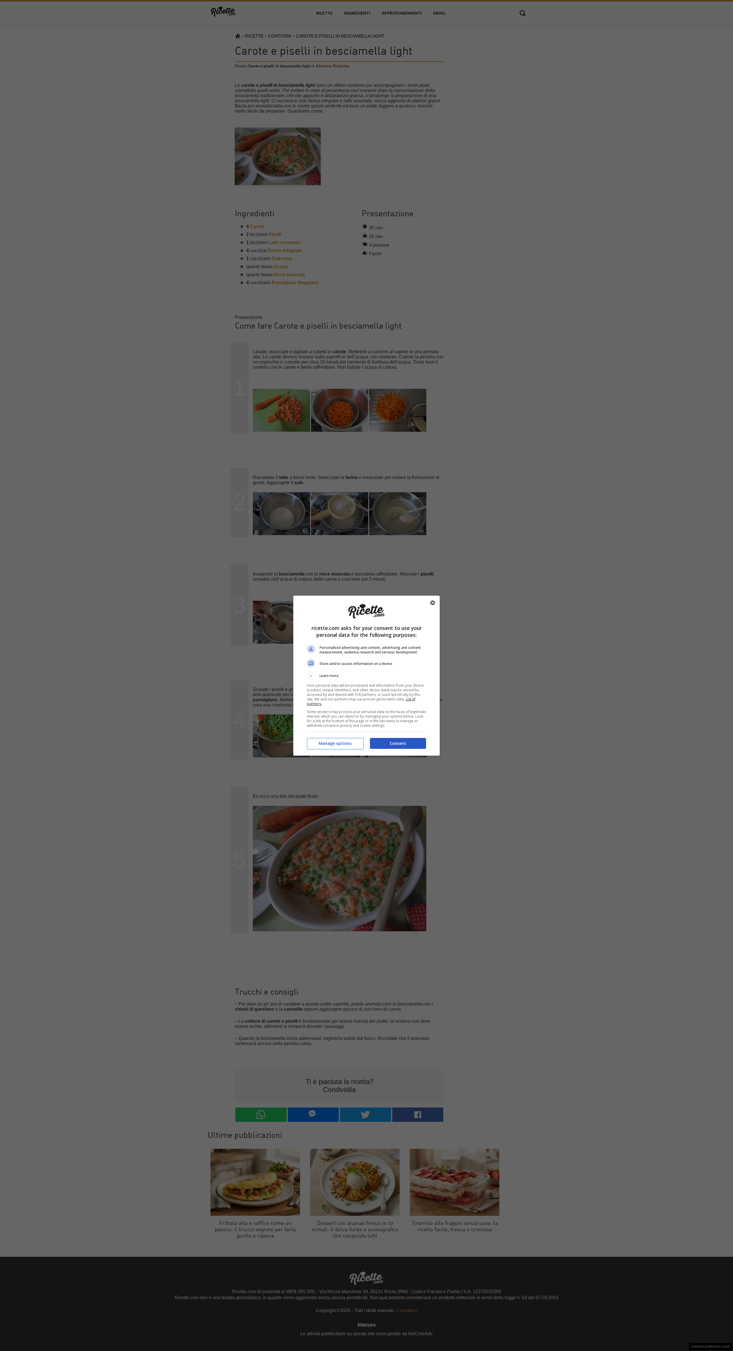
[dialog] (366, 676)
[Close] (432, 602)
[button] (366, 676)
